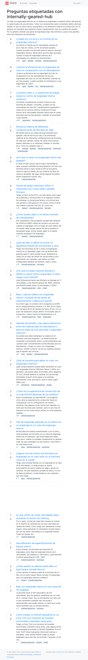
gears (24, 61)
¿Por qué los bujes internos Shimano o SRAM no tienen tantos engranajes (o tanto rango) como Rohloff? (38, 274)
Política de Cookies (26, 654)
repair (23, 447)
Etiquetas (33, 3)
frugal (39, 317)
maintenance (26, 120)
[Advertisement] (34, 498)
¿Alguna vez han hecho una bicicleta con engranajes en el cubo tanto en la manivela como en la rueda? (38, 456)
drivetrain (38, 61)
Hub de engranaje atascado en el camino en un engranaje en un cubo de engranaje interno (38, 425)
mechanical (45, 447)
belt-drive (48, 208)
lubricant (24, 208)
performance (57, 148)
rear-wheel (40, 264)
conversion (40, 608)
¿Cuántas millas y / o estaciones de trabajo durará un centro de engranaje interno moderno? (38, 95)
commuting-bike (23, 151)
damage (49, 385)
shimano (23, 580)
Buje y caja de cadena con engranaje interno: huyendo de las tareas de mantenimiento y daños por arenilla (35, 297)
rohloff (45, 288)
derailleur (30, 61)
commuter (25, 148)
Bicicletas (24, 3)
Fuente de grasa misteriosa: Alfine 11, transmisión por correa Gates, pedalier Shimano (35, 188)
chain (23, 354)
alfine (39, 288)
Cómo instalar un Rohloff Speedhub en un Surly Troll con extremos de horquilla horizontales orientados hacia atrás (37, 618)
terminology (40, 560)
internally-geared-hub (50, 61)
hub (37, 86)
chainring (24, 236)
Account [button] (76, 3)
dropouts (39, 642)
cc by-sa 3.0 (60, 652)
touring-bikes (47, 317)
